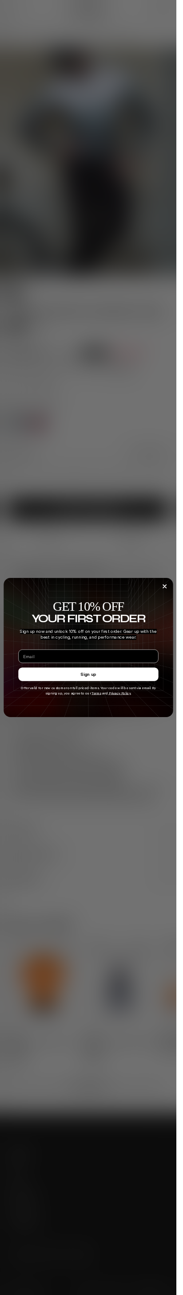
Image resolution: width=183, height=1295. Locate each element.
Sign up (88, 673)
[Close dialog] (164, 586)
